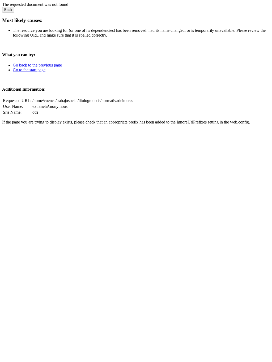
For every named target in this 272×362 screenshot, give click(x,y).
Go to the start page (29, 70)
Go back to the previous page (37, 65)
